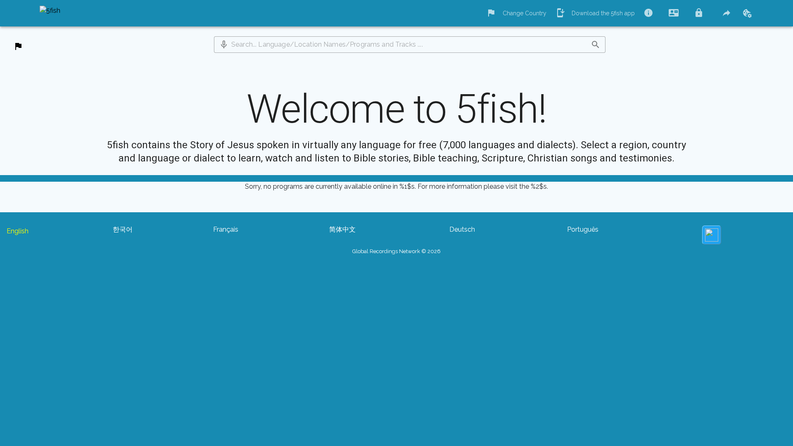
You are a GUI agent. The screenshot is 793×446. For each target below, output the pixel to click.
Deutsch (462, 229)
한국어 (123, 229)
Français (225, 229)
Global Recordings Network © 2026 (396, 251)
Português (582, 229)
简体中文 (342, 229)
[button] (224, 45)
